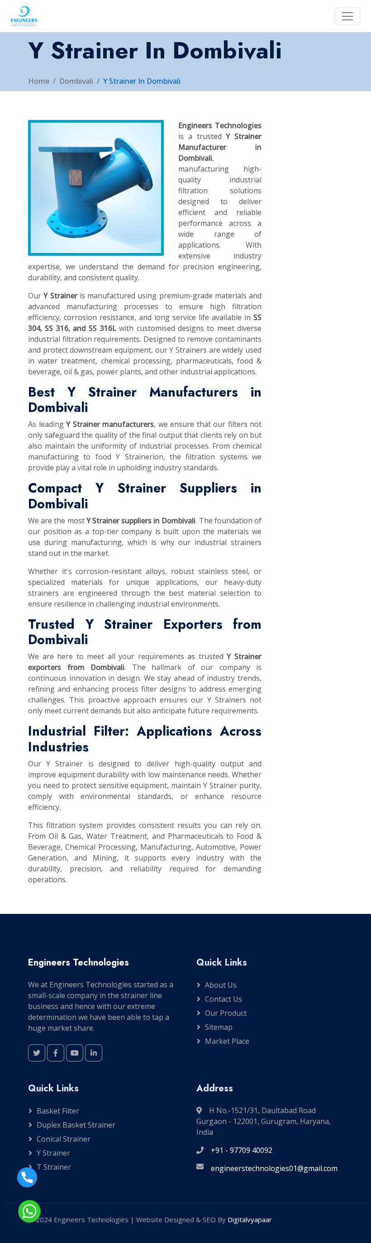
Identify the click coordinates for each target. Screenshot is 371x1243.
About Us (221, 985)
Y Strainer (53, 1153)
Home (38, 81)
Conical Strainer (63, 1139)
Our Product (226, 1013)
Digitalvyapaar (250, 1219)
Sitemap (219, 1027)
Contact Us (223, 999)
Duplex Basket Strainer (76, 1125)
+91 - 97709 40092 (241, 1150)
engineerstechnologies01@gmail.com (274, 1168)
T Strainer (54, 1167)
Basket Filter (58, 1111)
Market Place (227, 1041)
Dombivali (76, 81)
